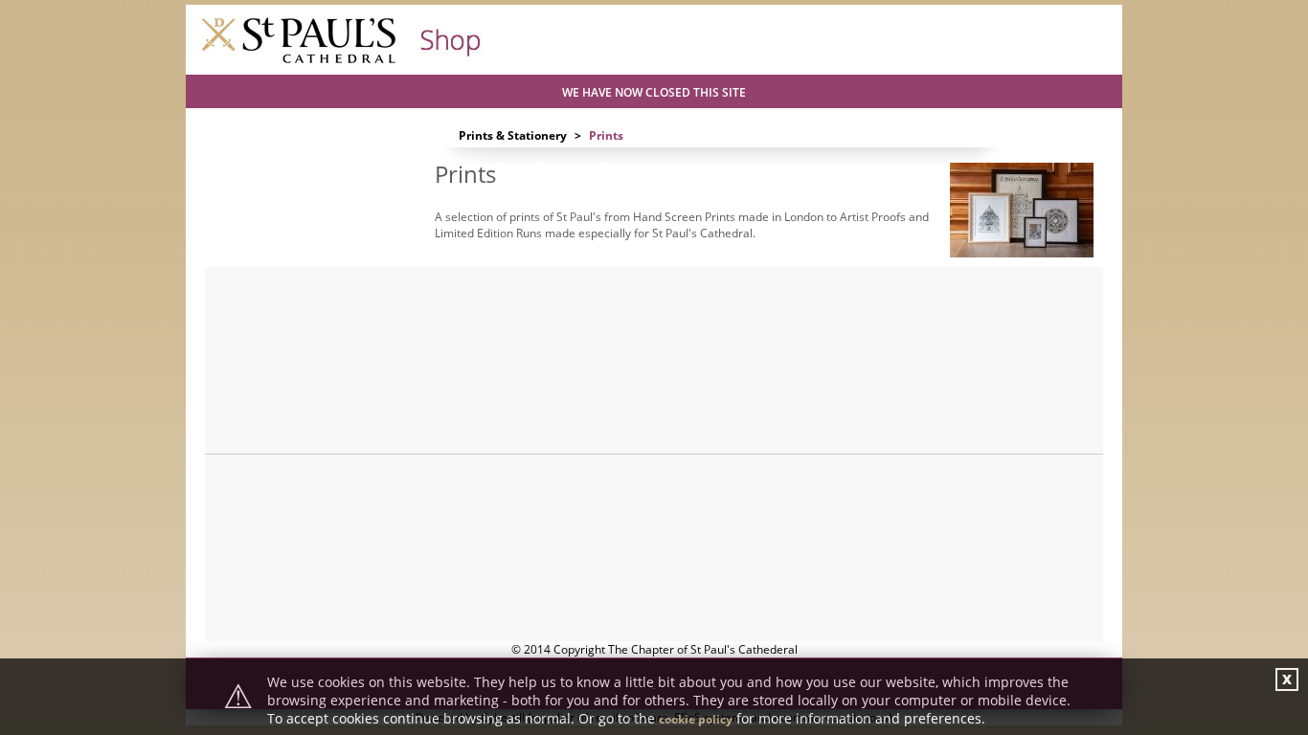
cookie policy (696, 719)
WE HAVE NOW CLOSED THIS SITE (654, 92)
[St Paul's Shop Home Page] (341, 62)
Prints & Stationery (513, 135)
